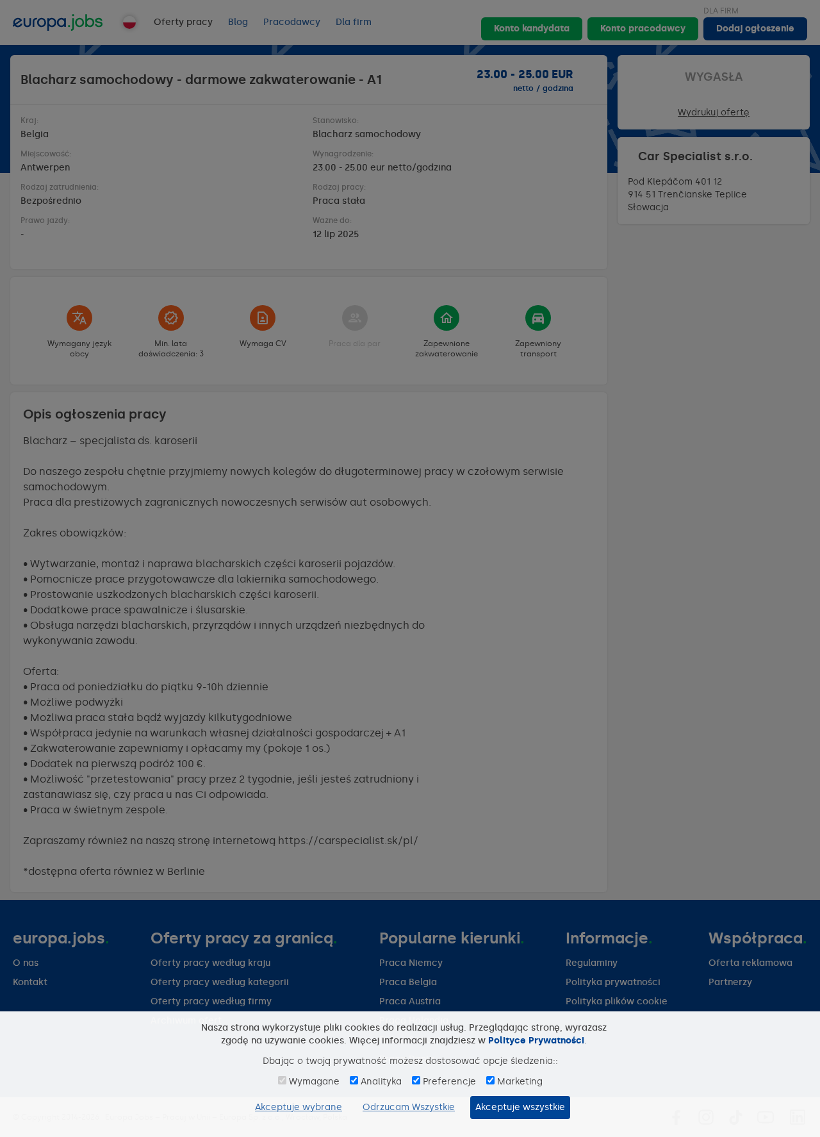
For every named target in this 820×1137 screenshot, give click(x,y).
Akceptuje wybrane (298, 1107)
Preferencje (449, 1081)
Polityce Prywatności (536, 1040)
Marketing (520, 1081)
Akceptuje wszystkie (520, 1107)
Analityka (381, 1081)
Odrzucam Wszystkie (409, 1107)
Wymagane (314, 1081)
